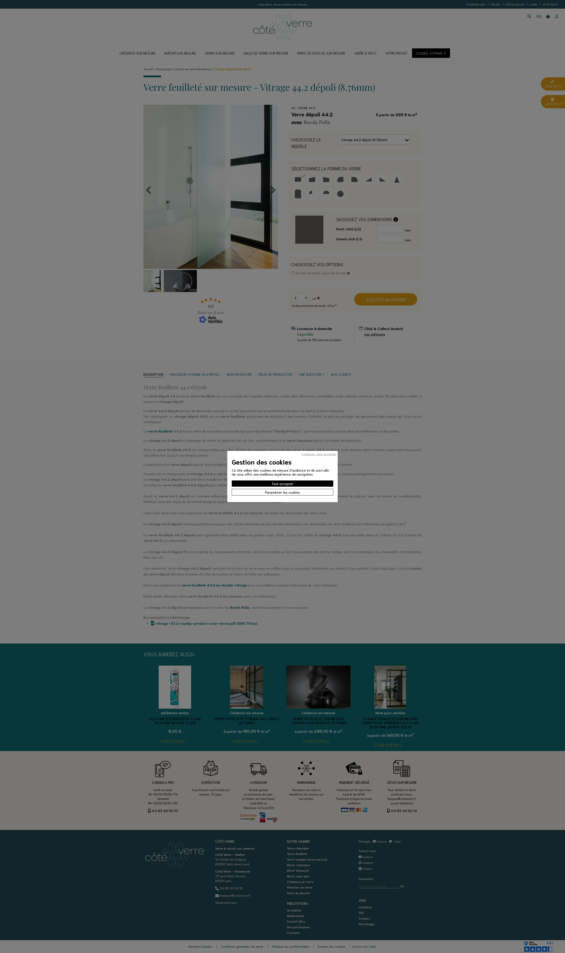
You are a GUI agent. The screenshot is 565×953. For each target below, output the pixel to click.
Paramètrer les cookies (282, 492)
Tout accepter (283, 483)
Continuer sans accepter (319, 454)
